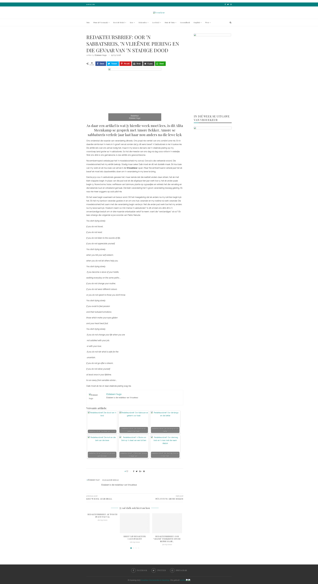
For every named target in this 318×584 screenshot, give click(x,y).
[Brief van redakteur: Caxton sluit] (135, 523)
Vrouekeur (144, 580)
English (197, 22)
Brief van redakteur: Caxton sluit (135, 537)
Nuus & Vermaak (100, 22)
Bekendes (143, 22)
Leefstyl (155, 22)
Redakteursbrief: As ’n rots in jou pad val (102, 515)
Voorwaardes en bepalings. (159, 580)
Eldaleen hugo (101, 55)
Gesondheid (185, 22)
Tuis (88, 22)
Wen (207, 22)
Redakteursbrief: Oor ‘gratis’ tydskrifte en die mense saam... (167, 538)
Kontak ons (90, 4)
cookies (183, 580)
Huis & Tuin (170, 22)
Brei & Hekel (118, 22)
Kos (131, 22)
